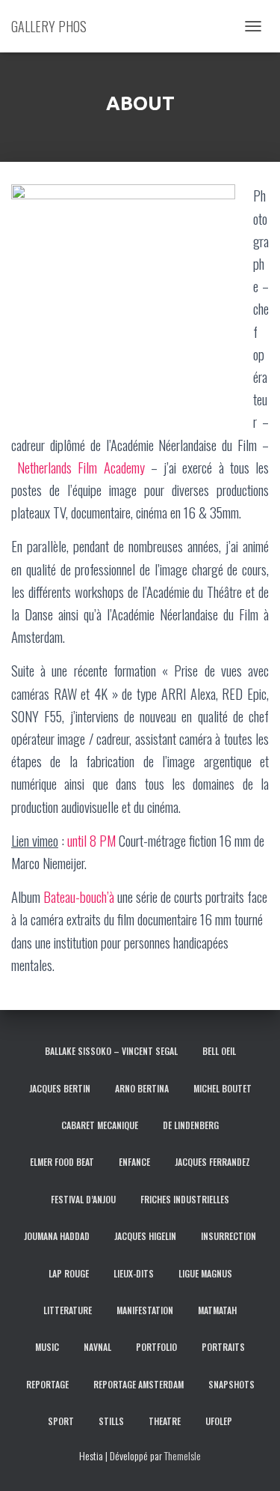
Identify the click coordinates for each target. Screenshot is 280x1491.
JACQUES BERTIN (59, 1088)
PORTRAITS (223, 1346)
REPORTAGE (47, 1384)
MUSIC (47, 1346)
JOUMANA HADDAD (57, 1236)
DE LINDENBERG (191, 1125)
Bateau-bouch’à (78, 896)
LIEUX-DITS (133, 1273)
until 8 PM (91, 840)
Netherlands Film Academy (80, 467)
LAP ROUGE (69, 1273)
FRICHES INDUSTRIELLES (184, 1199)
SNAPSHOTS (231, 1384)
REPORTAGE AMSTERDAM (138, 1384)
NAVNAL (97, 1346)
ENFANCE (134, 1161)
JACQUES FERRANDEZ (212, 1161)
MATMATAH (217, 1310)
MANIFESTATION (144, 1310)
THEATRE (165, 1421)
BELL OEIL (219, 1050)
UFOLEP (218, 1421)
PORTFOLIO (156, 1346)
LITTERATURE (67, 1310)
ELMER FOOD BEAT (62, 1161)
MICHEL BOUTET (222, 1088)
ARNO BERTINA (142, 1088)
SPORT (61, 1421)
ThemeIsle (182, 1455)
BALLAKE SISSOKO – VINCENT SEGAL (111, 1050)
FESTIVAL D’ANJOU (83, 1199)
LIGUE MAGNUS (205, 1273)
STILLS (111, 1421)
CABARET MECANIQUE (99, 1125)
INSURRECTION (228, 1236)
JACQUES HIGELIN (145, 1236)
